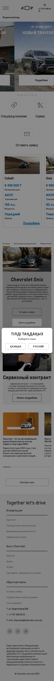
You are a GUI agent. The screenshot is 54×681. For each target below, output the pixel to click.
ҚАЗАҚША (15, 346)
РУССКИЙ (38, 346)
